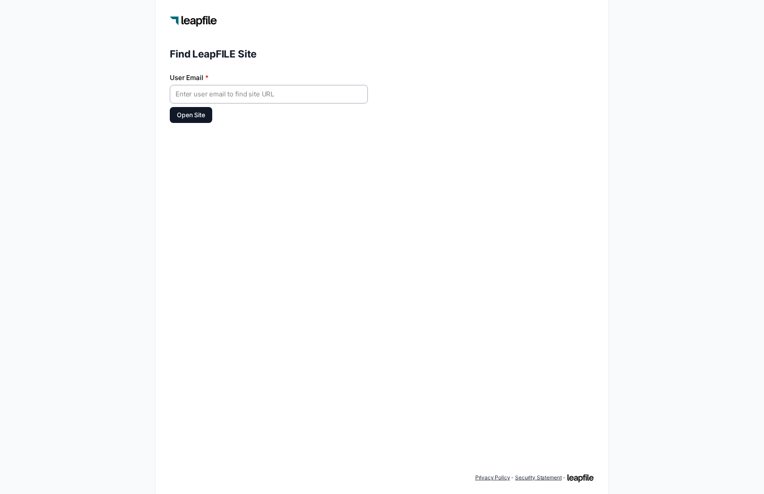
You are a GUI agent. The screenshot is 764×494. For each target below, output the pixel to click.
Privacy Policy (492, 477)
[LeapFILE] (580, 478)
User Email (189, 77)
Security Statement (538, 477)
